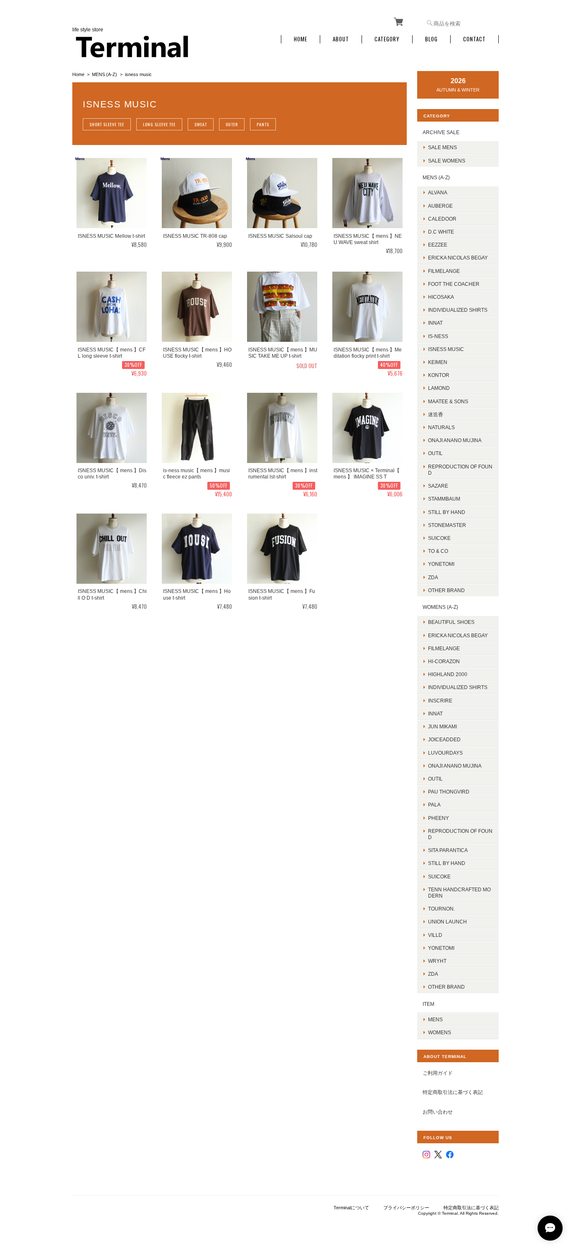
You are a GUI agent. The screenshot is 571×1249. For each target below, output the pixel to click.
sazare (438, 485)
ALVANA (437, 192)
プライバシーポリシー (406, 1207)
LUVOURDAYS (445, 753)
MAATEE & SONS (448, 401)
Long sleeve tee (159, 124)
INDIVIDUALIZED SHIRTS (457, 310)
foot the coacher (453, 284)
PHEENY (438, 818)
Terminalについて (351, 1207)
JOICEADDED (444, 739)
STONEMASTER (447, 525)
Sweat (200, 124)
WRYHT (437, 961)
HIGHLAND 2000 (447, 674)
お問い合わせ (438, 1111)
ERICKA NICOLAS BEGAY (458, 257)
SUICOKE (439, 538)
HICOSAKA (441, 297)
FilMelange (444, 271)
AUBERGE (440, 206)
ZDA (433, 577)
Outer (232, 124)
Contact (474, 39)
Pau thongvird (448, 791)
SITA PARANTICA (448, 850)
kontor (438, 375)
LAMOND (439, 388)
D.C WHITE (441, 231)
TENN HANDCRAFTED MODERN (459, 892)
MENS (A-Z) (104, 74)
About (341, 39)
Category (387, 39)
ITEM (428, 1004)
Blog (431, 39)
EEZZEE (437, 244)
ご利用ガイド (438, 1073)
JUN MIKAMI (442, 726)
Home (300, 39)
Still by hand (446, 512)
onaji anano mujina (455, 440)
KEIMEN (437, 362)
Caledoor (442, 218)
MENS (435, 1019)
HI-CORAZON (444, 661)
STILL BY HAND (446, 863)
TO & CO (438, 551)
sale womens (446, 160)
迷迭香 (435, 414)
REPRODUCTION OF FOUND (460, 470)
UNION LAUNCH (447, 921)
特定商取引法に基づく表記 (453, 1092)
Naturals (441, 427)
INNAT (435, 323)
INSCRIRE (440, 700)
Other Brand (446, 590)
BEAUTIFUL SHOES (451, 622)
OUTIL (435, 453)
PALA (434, 804)
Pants (263, 124)
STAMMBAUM (444, 498)
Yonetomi (441, 564)
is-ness (438, 336)
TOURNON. (441, 908)
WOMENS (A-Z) (440, 607)
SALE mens (442, 147)
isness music (446, 349)
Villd (435, 935)
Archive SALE (441, 132)
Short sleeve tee (106, 124)
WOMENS (439, 1032)
